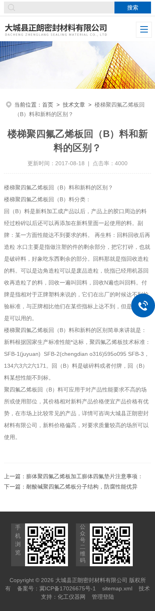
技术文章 (74, 104)
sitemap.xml (117, 588)
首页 (47, 104)
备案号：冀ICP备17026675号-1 (56, 588)
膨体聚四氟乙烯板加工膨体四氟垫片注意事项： (84, 476)
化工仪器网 (71, 597)
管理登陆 (103, 597)
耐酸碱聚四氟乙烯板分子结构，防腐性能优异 (82, 486)
